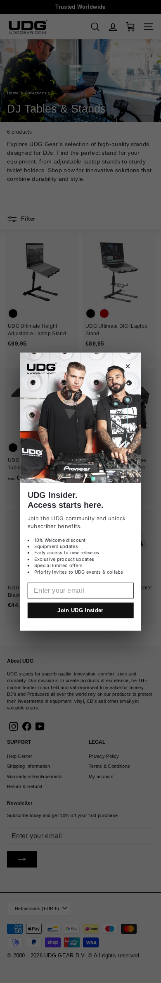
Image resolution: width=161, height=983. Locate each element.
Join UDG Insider (80, 610)
